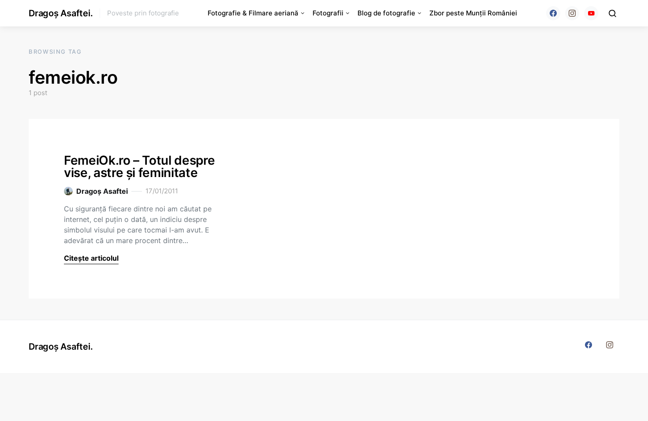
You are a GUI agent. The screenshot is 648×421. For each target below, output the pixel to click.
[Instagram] (572, 13)
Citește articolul (91, 258)
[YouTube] (591, 13)
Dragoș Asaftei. (61, 13)
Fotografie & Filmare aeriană (253, 13)
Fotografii (328, 13)
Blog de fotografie (386, 13)
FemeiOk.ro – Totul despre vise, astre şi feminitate (139, 166)
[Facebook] (553, 13)
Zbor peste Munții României (473, 13)
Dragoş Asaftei (102, 191)
